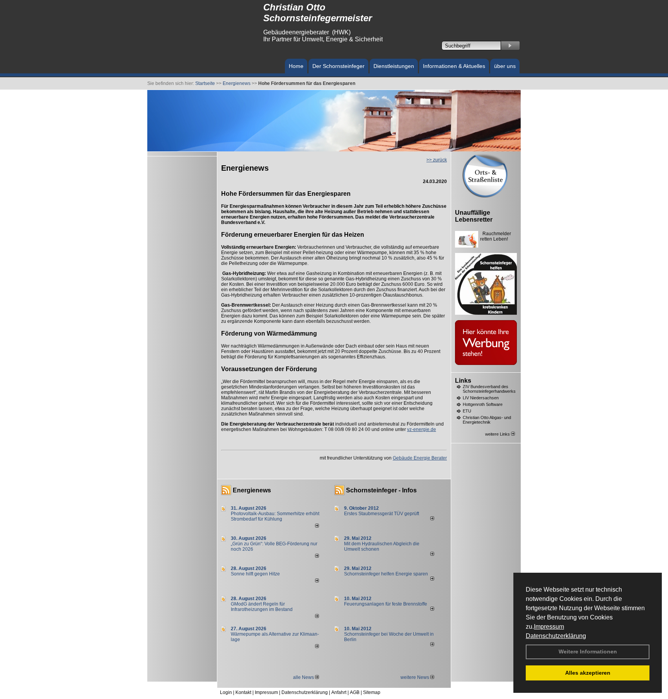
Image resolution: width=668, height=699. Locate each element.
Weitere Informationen (588, 651)
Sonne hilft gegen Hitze (255, 574)
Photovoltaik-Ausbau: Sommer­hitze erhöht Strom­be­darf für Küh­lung (275, 516)
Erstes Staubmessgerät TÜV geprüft (381, 513)
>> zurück (436, 160)
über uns (505, 66)
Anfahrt (338, 692)
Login (226, 692)
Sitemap (371, 692)
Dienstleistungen (393, 66)
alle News (304, 677)
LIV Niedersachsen (481, 397)
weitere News (415, 677)
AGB (355, 692)
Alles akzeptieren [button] (587, 673)
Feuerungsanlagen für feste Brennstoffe (385, 604)
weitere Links (498, 434)
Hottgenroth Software (483, 404)
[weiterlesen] (317, 526)
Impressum (549, 626)
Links (463, 380)
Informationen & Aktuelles (454, 66)
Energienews (252, 490)
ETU (467, 411)
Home (296, 66)
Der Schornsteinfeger (338, 66)
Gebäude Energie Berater (420, 458)
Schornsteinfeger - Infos (381, 490)
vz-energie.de (421, 429)
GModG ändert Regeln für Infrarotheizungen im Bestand (262, 606)
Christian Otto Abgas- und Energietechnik (487, 419)
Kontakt (243, 692)
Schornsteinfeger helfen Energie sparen (386, 574)
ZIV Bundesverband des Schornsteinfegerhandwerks (489, 389)
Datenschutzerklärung (556, 636)
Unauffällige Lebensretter (473, 216)
